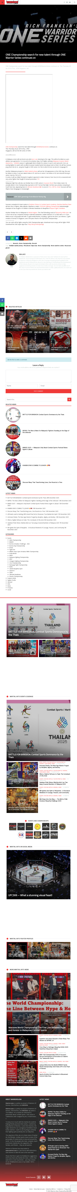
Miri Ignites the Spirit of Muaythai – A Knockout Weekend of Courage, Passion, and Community (36, 528)
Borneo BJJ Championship (17, 546)
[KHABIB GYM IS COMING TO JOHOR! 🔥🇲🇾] (13, 465)
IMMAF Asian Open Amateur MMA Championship (23, 551)
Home (30, 1189)
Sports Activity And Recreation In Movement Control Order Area (53, 1075)
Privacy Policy (67, 1189)
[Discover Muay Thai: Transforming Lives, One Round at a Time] (13, 482)
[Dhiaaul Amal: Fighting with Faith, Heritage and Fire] (22, 1047)
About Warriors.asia (39, 1189)
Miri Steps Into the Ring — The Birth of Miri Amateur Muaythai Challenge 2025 (53, 800)
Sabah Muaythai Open (16, 569)
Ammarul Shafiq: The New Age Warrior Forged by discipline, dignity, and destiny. (31, 517)
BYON (11, 548)
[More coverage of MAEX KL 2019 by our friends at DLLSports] (60, 320)
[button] (8, 331)
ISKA (9, 584)
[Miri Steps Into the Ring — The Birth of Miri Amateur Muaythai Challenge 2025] (22, 1073)
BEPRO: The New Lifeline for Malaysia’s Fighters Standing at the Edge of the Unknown (46, 431)
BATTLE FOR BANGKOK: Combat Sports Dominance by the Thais (43, 414)
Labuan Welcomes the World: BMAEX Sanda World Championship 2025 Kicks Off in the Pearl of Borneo (54, 1067)
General (10, 582)
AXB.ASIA (25, 1105)
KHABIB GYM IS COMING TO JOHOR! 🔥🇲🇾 (36, 465)
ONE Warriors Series (58, 245)
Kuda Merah (13, 553)
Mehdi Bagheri (32, 212)
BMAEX (11, 542)
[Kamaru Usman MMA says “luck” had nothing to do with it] (38, 320)
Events (16, 243)
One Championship (25, 243)
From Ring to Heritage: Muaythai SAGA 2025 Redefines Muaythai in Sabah (53, 1048)
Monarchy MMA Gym (62, 212)
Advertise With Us (50, 1189)
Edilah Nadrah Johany (30, 171)
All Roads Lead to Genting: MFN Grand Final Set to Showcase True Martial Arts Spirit (32, 514)
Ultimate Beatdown (15, 574)
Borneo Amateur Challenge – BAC (19, 544)
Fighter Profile (12, 580)
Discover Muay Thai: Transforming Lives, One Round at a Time (42, 482)
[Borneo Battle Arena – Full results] (17, 342)
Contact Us (60, 1189)
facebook (28, 245)
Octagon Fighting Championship (18, 561)
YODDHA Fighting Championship (49, 206)
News (9, 586)
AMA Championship (15, 540)
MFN (10, 559)
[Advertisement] (38, 288)
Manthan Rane (66, 204)
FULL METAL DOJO (54, 187)
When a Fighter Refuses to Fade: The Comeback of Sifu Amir (26, 520)
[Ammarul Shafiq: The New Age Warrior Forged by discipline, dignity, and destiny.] (42, 1156)
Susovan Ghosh (48, 183)
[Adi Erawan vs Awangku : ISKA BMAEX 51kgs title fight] (59, 950)
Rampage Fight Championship (18, 565)
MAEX (11, 555)
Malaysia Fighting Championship (19, 557)
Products (10, 588)
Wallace (22, 254)
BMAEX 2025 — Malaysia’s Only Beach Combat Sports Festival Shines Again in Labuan (45, 448)
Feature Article (12, 578)
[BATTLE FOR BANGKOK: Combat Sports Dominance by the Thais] (13, 414)
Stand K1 (12, 571)
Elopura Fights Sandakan (57, 208)
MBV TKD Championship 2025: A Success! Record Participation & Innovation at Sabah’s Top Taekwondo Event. (53, 1056)
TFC (38, 179)
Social (35, 243)
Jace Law (34, 159)
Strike (11, 572)
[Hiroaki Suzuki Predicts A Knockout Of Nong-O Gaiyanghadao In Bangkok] (38, 342)
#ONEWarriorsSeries (42, 147)
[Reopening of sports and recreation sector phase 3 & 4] (17, 320)
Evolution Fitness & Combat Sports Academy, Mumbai (45, 204)
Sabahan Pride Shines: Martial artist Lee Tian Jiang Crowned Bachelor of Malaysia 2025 (33, 523)
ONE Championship (11, 147)
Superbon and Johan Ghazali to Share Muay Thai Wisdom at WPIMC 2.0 (54, 1039)
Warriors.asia (10, 1103)
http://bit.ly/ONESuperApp (36, 224)
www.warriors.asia (11, 1150)
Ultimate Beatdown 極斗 (34, 187)
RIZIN (10, 567)
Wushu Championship (16, 576)
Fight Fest (12, 549)
